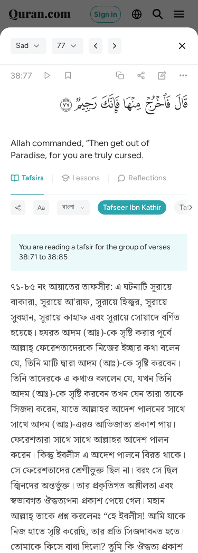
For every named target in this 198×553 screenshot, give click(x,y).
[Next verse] (114, 46)
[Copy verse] (119, 75)
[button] (179, 106)
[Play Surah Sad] (46, 75)
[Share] (140, 75)
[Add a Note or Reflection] (162, 75)
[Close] (182, 45)
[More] (183, 75)
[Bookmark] (68, 75)
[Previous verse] (95, 46)
